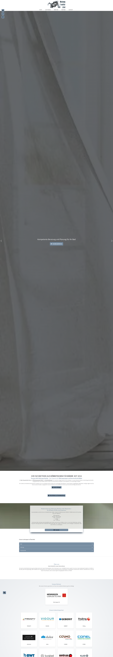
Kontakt (71, 9)
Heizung (22, 547)
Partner (63, 9)
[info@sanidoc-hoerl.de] (3, 10)
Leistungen (48, 9)
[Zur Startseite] (56, 5)
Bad (21, 544)
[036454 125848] (3, 13)
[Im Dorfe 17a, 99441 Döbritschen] (3, 17)
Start (40, 9)
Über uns (56, 9)
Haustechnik (23, 550)
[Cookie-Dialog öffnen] (4, 592)
